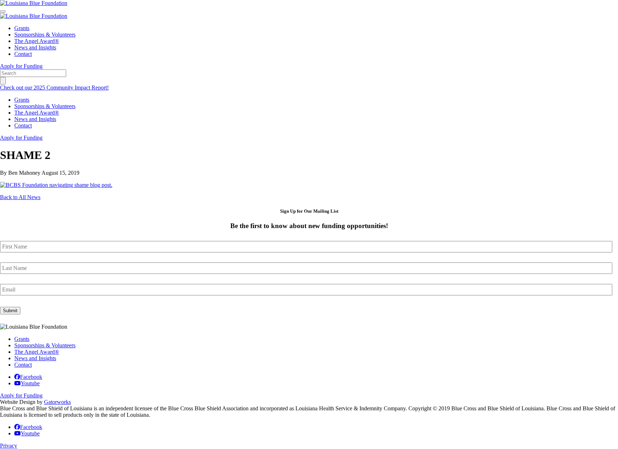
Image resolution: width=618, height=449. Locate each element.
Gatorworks (57, 402)
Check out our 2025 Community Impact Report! (54, 88)
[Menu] (3, 11)
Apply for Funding (21, 66)
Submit (10, 310)
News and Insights (35, 47)
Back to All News (20, 197)
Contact (23, 54)
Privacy (8, 446)
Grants (21, 28)
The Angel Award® (36, 41)
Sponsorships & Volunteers (44, 35)
